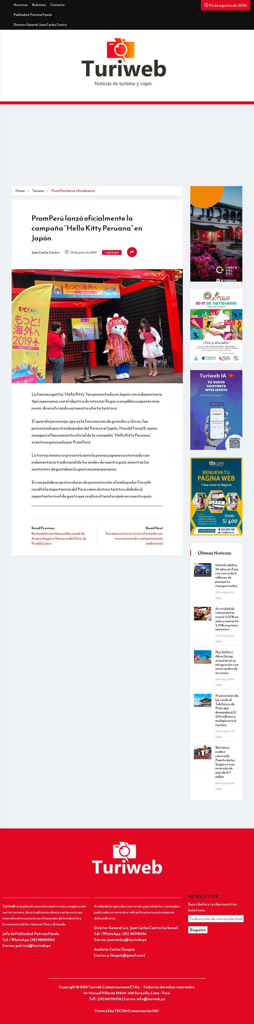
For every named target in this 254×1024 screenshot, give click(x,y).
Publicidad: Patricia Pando (33, 15)
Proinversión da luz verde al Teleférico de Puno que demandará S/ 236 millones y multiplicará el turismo (226, 710)
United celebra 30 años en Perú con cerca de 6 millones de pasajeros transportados (226, 575)
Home (20, 190)
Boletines (39, 5)
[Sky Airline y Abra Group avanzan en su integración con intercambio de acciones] (202, 657)
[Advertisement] (127, 149)
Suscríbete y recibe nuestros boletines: (212, 907)
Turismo (38, 190)
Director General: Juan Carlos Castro (40, 25)
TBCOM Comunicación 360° (136, 1011)
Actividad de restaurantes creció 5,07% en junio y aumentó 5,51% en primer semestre (227, 619)
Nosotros (21, 5)
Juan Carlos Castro (46, 252)
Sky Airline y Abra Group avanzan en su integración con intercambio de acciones (226, 662)
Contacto (57, 5)
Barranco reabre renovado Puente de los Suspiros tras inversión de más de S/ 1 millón (225, 762)
